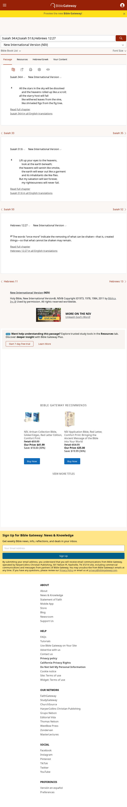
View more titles (64, 473)
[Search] (121, 38)
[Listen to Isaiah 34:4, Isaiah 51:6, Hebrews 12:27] (48, 69)
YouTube (45, 772)
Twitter (44, 767)
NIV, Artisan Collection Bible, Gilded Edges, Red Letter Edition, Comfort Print (43, 435)
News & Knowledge (51, 595)
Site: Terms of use (50, 675)
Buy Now (32, 461)
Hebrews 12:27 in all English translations (33, 251)
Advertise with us (50, 650)
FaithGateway (48, 696)
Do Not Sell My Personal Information (63, 667)
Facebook (46, 750)
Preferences (47, 792)
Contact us (46, 654)
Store (43, 608)
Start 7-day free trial (19, 343)
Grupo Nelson (48, 713)
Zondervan (46, 730)
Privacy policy (48, 658)
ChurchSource (48, 704)
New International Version (26, 292)
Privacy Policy (66, 570)
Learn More (44, 343)
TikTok (44, 763)
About (43, 591)
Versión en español (51, 788)
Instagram (46, 754)
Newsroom (46, 616)
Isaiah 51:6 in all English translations (31, 193)
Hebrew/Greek (40, 59)
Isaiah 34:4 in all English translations (31, 113)
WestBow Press (49, 726)
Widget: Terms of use (52, 680)
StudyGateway (48, 700)
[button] (122, 5)
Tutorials (45, 641)
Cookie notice (48, 671)
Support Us (47, 621)
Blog (43, 612)
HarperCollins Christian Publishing (60, 708)
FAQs (43, 637)
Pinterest (45, 759)
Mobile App (47, 603)
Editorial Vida (48, 717)
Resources (22, 59)
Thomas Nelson (49, 721)
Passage (7, 59)
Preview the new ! (63, 13)
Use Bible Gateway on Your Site (58, 645)
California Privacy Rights (55, 662)
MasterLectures (49, 734)
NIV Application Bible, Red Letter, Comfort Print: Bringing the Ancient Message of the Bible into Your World (83, 436)
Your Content (60, 59)
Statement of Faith (51, 599)
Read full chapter (20, 109)
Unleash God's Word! (78, 317)
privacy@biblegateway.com (103, 570)
